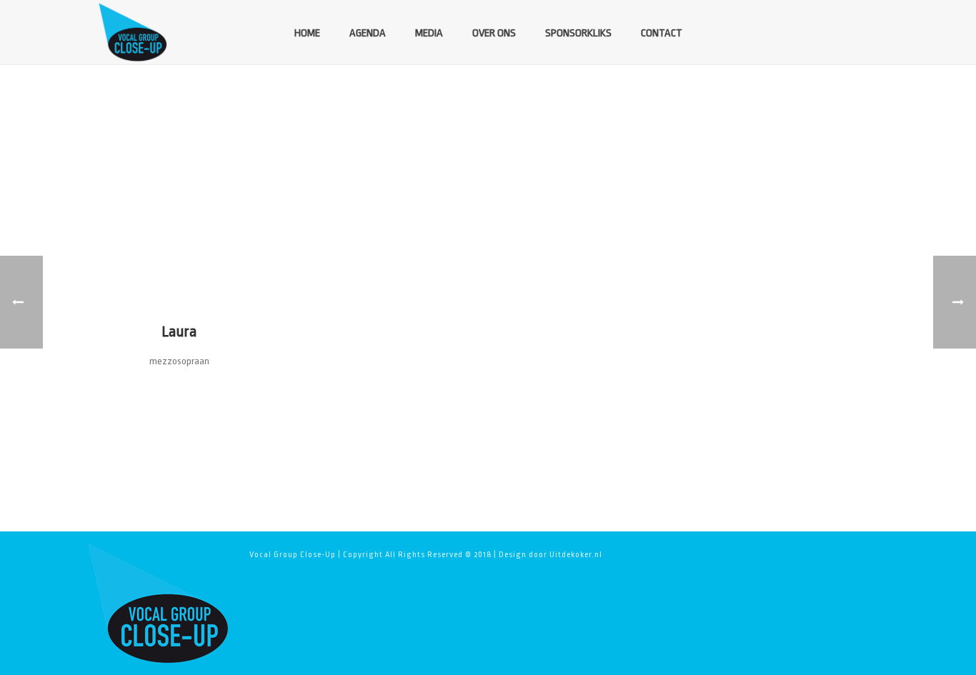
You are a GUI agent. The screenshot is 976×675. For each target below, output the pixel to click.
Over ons (494, 33)
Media (429, 33)
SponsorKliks (578, 33)
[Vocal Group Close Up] (158, 603)
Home (307, 33)
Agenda (367, 33)
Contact (661, 33)
